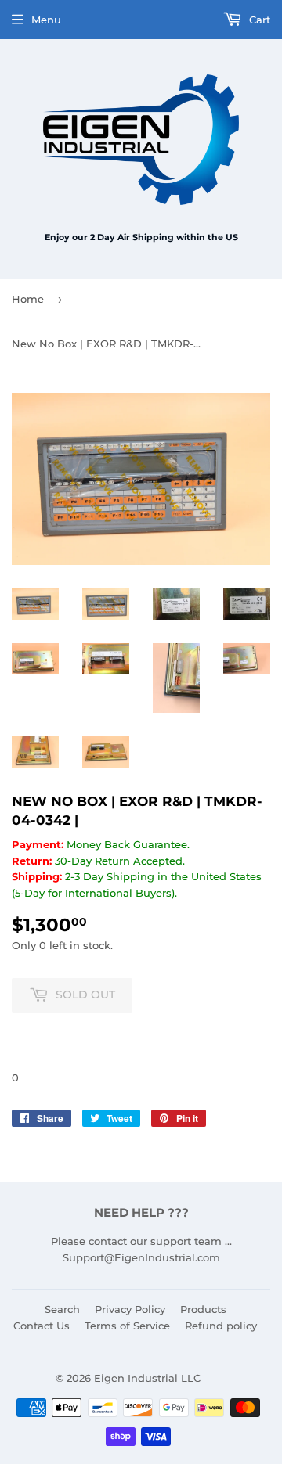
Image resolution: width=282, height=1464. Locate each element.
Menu (46, 19)
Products (203, 1309)
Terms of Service (127, 1325)
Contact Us (41, 1325)
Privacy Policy (130, 1309)
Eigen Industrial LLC (147, 1378)
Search (62, 1309)
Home (28, 299)
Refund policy (221, 1325)
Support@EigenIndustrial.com (141, 1257)
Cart (258, 19)
